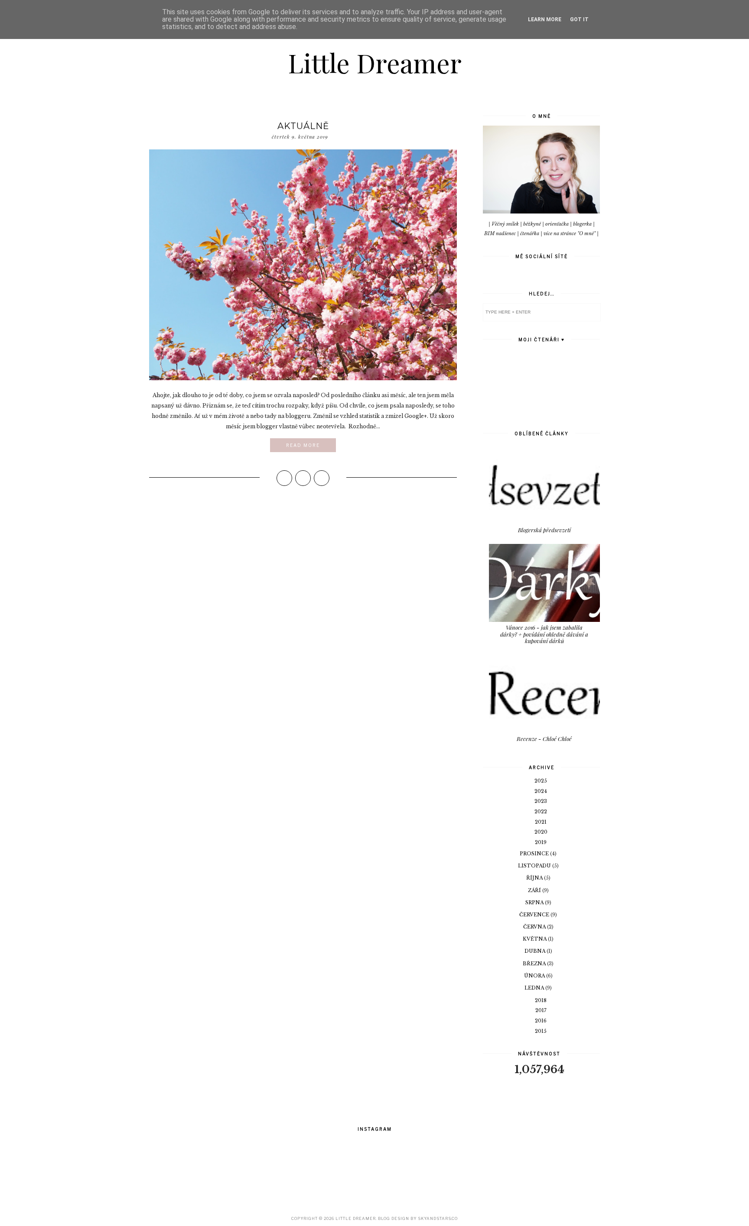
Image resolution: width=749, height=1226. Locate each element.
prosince (535, 854)
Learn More (544, 19)
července (534, 915)
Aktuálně (303, 126)
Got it (579, 19)
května (535, 939)
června (535, 927)
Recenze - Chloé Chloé (544, 738)
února (535, 976)
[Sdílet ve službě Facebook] (284, 478)
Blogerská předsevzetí (544, 530)
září (535, 890)
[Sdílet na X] (303, 478)
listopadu (535, 866)
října (535, 878)
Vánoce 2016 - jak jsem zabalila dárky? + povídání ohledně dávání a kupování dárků (544, 634)
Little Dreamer (375, 62)
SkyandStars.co (438, 1218)
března (535, 964)
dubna (535, 951)
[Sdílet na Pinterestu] (321, 478)
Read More (303, 445)
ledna (534, 988)
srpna (535, 902)
